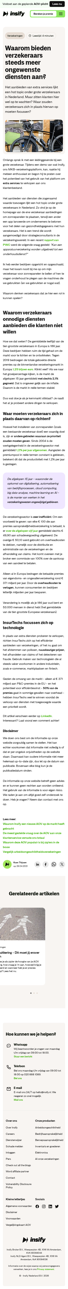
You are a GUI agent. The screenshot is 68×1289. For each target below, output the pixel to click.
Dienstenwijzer (14, 1140)
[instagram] (44, 1206)
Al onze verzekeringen (47, 1159)
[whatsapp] (54, 864)
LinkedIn (46, 716)
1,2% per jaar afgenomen (31, 450)
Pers (8, 1159)
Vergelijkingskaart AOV (18, 1225)
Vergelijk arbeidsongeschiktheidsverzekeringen (32, 851)
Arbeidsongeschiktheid (47, 1127)
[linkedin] (37, 864)
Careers (10, 1134)
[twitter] (62, 864)
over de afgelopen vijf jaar (22, 530)
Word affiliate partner (17, 1171)
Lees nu (57, 4)
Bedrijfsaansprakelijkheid (48, 1134)
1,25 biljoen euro (23, 369)
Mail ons (18, 1100)
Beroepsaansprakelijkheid (49, 1140)
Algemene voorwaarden (19, 1206)
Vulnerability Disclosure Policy (18, 1186)
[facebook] (45, 864)
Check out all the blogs (18, 1165)
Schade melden (14, 1146)
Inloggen (10, 1152)
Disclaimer (11, 1212)
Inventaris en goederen (47, 1146)
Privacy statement (45, 1269)
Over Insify (12, 1127)
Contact (10, 1177)
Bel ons (18, 1078)
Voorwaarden (13, 1218)
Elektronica (41, 1152)
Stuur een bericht (23, 1056)
